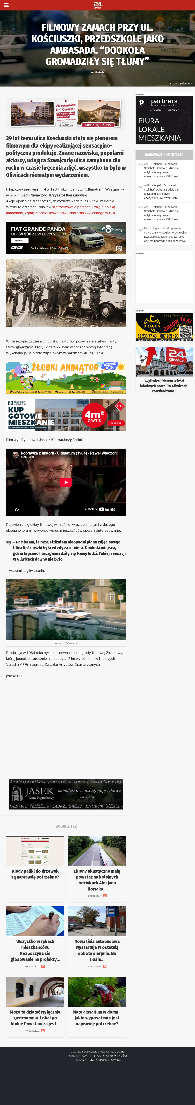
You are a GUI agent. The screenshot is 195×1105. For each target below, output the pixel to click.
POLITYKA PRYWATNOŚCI (111, 1055)
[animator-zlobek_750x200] (66, 377)
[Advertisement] (164, 279)
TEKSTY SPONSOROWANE (104, 1059)
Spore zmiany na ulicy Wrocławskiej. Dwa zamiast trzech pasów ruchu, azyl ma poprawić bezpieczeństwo (166, 236)
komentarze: (97, 895)
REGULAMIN (117, 1051)
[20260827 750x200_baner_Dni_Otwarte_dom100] (66, 114)
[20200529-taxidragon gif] (164, 326)
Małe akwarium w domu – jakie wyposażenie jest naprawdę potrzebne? (97, 1017)
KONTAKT (88, 1055)
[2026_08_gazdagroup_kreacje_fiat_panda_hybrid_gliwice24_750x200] (66, 237)
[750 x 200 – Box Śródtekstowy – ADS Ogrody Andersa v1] (66, 415)
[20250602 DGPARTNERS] (164, 120)
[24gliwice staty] (164, 370)
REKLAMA (80, 1059)
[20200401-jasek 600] (66, 794)
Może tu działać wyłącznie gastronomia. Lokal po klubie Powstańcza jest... (35, 1017)
